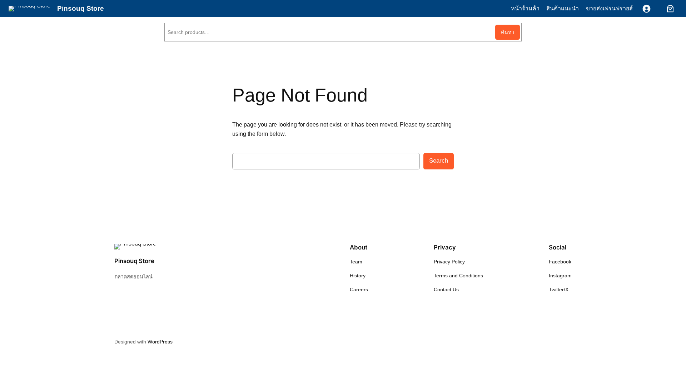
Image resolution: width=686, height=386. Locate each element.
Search (438, 160)
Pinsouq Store (80, 8)
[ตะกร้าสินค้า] (668, 8)
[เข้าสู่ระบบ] (646, 9)
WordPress (160, 342)
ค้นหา (507, 32)
